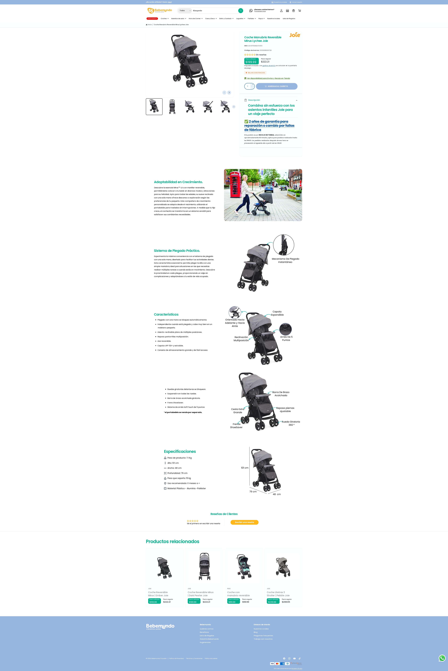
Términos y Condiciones (194, 658)
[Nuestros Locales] (287, 11)
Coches (164, 18)
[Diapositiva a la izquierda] (224, 92)
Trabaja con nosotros (263, 639)
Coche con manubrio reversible (238, 594)
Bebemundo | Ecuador (158, 658)
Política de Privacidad (176, 658)
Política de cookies (211, 658)
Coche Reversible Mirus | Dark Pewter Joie (201, 594)
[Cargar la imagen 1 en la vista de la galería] (154, 106)
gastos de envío (268, 66)
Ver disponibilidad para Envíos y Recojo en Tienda (268, 78)
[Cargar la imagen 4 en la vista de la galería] (207, 106)
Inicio (150, 24)
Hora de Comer (195, 18)
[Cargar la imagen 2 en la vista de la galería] (172, 106)
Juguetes (239, 18)
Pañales (251, 18)
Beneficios (204, 632)
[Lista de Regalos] (293, 11)
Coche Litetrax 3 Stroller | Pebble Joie (278, 594)
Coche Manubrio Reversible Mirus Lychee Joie (171, 24)
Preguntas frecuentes (263, 635)
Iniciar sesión (297, 2)
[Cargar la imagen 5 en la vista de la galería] (225, 106)
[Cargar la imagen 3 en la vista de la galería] (190, 106)
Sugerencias (205, 642)
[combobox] (218, 11)
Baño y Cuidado (225, 18)
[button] (300, 11)
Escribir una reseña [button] (244, 522)
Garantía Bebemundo (209, 639)
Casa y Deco (210, 18)
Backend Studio (297, 668)
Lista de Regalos (207, 635)
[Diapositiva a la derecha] (229, 92)
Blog (255, 632)
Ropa (261, 18)
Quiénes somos (206, 629)
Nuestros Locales (280, 2)
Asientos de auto (177, 18)
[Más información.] (442, 659)
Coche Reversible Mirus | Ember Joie (158, 594)
